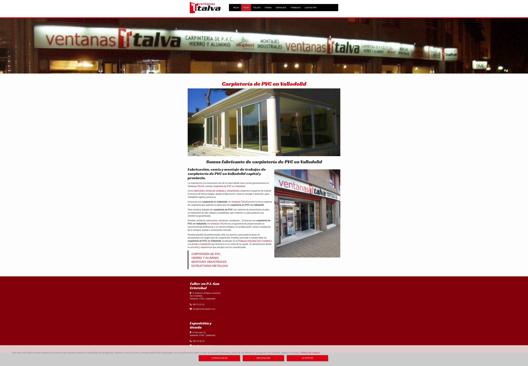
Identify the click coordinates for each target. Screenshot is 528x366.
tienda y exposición (201, 244)
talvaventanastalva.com (204, 309)
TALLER (256, 7)
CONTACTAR (310, 7)
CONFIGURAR (219, 358)
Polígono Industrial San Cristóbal (254, 241)
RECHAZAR (263, 358)
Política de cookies (310, 352)
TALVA (246, 7)
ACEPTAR (307, 358)
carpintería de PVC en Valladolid (229, 186)
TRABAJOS (295, 7)
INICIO (236, 7)
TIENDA (268, 7)
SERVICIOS (281, 7)
